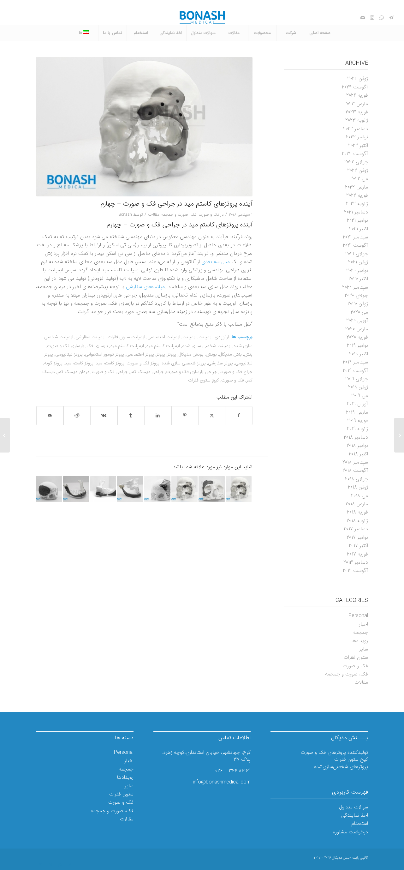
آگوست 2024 (355, 87)
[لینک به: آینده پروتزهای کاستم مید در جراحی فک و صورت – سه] (184, 489)
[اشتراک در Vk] (104, 415)
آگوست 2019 (355, 371)
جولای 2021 (356, 254)
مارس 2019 (357, 412)
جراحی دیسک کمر (147, 371)
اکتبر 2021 (358, 229)
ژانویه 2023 (356, 120)
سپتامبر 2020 (355, 287)
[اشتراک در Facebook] (238, 415)
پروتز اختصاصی (140, 354)
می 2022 (359, 179)
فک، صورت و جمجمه (178, 214)
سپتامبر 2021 (355, 237)
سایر (363, 649)
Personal (358, 616)
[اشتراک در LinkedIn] (158, 415)
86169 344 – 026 (233, 771)
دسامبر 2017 (356, 529)
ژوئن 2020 (358, 304)
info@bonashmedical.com (222, 782)
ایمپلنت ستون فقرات (126, 337)
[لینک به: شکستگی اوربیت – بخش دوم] (212, 489)
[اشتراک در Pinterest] (185, 415)
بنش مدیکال (230, 354)
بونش (211, 354)
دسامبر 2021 (356, 212)
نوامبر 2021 (357, 220)
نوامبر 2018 (357, 445)
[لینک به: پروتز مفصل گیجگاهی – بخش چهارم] (130, 489)
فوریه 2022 (357, 195)
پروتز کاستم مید (110, 363)
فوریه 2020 (357, 337)
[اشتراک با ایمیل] (50, 415)
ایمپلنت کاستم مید (163, 346)
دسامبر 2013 (355, 562)
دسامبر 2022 (355, 129)
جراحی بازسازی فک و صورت (191, 371)
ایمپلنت (205, 337)
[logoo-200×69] (202, 17)
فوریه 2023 (357, 112)
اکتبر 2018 (358, 454)
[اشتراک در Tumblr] (131, 415)
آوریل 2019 (357, 404)
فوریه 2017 (357, 554)
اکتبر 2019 (358, 354)
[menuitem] (320, 33)
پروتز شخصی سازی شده (184, 363)
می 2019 (359, 395)
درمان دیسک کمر (73, 371)
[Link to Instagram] (372, 17)
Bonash (125, 214)
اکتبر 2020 (358, 279)
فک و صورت (209, 214)
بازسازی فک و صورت (65, 346)
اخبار (363, 624)
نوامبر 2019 (357, 345)
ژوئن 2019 (358, 387)
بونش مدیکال (191, 354)
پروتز (171, 354)
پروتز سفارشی (220, 363)
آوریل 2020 (357, 320)
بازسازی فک (97, 346)
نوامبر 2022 (357, 137)
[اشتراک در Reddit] (77, 415)
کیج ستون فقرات (203, 380)
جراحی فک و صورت (110, 371)
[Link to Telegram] (391, 17)
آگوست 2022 (355, 154)
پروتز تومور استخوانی (104, 354)
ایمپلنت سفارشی (90, 337)
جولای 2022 (356, 162)
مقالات (153, 214)
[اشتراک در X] (212, 415)
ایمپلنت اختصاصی (163, 337)
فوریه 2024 (357, 95)
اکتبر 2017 (358, 545)
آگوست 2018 (355, 470)
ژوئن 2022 (357, 170)
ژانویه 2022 (357, 203)
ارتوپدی (222, 337)
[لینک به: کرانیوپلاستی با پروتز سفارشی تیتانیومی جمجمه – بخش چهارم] (49, 489)
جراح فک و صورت (235, 371)
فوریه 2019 (357, 420)
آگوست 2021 (355, 245)
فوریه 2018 (357, 512)
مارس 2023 (356, 104)
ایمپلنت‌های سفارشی (147, 287)
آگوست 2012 (355, 570)
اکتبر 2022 (358, 145)
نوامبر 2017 (357, 537)
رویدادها (359, 641)
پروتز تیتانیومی (69, 354)
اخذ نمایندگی (354, 815)
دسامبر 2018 (356, 437)
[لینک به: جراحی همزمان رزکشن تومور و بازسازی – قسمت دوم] (239, 489)
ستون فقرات (356, 657)
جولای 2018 (356, 479)
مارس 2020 (356, 329)
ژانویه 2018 (357, 521)
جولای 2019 (356, 379)
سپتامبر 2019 (355, 362)
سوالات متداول (353, 807)
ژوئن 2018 (358, 487)
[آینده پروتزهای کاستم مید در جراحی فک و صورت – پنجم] (399, 435)
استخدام (359, 823)
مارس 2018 (357, 504)
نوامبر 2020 (357, 270)
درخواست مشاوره (350, 832)
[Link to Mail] (362, 17)
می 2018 (359, 496)
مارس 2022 (356, 187)
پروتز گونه (53, 363)
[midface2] (144, 126)
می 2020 (359, 312)
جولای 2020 (356, 295)
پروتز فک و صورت (143, 363)
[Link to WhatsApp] (381, 17)
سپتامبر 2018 (355, 462)
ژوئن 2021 (358, 262)
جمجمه (360, 632)
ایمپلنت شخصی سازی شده (206, 346)
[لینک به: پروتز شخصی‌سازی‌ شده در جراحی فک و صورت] (76, 489)
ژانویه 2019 (357, 429)
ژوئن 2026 (357, 78)
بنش (248, 354)
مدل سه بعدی (215, 262)
